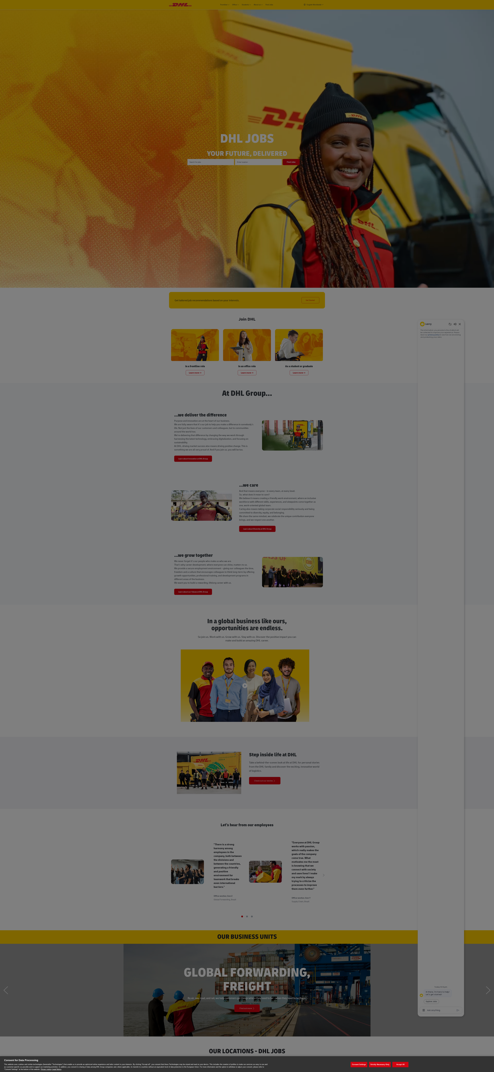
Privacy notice (46, 1069)
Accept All (400, 1064)
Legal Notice (56, 1069)
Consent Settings (359, 1064)
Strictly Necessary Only (379, 1064)
